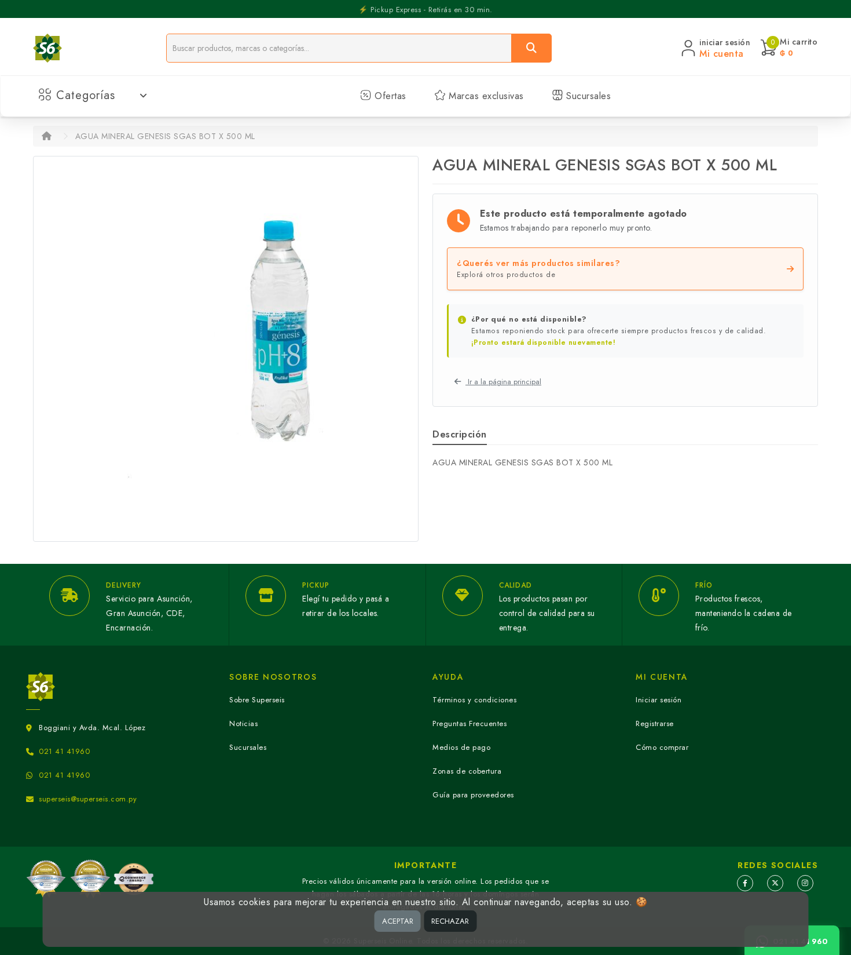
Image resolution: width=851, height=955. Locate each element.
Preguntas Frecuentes (469, 723)
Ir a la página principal (503, 381)
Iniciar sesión (658, 699)
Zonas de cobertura (466, 771)
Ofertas (389, 96)
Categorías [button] (85, 95)
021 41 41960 (64, 751)
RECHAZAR (450, 921)
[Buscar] (531, 48)
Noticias (243, 723)
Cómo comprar (662, 747)
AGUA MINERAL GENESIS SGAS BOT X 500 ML (165, 136)
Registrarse (655, 723)
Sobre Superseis (257, 699)
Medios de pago (461, 747)
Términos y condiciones (474, 699)
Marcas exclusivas (485, 96)
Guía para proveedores (473, 794)
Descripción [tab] (459, 434)
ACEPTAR (397, 921)
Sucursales (587, 96)
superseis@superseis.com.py (88, 798)
